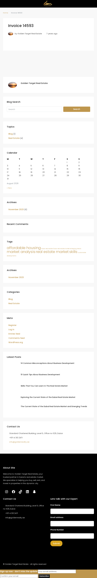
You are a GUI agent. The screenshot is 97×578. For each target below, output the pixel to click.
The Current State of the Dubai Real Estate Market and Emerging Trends (54, 406)
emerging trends (75, 249)
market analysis (21, 251)
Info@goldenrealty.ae (15, 517)
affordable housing (24, 247)
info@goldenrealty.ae (19, 442)
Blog (10, 134)
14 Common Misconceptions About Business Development (47, 363)
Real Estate (14, 138)
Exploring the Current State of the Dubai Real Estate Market (48, 397)
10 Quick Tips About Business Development (40, 374)
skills (73, 251)
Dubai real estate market (61, 249)
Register (12, 325)
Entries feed (14, 333)
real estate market (52, 251)
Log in (11, 329)
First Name (55, 505)
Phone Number (57, 529)
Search (76, 109)
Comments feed (16, 338)
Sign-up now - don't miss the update (18, 571)
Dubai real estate (47, 249)
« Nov (9, 188)
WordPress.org (15, 342)
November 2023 (16, 209)
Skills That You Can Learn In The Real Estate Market (44, 386)
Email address (56, 517)
